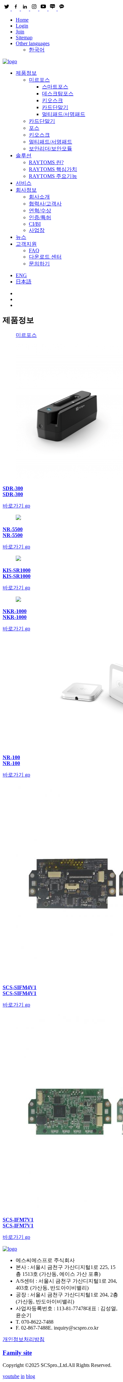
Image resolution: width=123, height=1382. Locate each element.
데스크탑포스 (57, 93)
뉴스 (21, 237)
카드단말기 (55, 107)
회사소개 (39, 197)
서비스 (23, 183)
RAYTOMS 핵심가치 (53, 169)
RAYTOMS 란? (46, 162)
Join (20, 31)
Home (22, 20)
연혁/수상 (40, 210)
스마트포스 (55, 86)
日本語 (23, 281)
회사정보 (26, 190)
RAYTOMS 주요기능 (53, 176)
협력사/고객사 (45, 203)
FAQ (34, 250)
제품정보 (26, 73)
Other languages (33, 43)
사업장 (37, 230)
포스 (34, 128)
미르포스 (39, 80)
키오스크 (52, 100)
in (23, 1376)
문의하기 (39, 263)
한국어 (37, 49)
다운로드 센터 (45, 256)
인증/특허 (40, 217)
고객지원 (26, 244)
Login (22, 26)
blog (30, 1376)
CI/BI (35, 224)
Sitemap (24, 37)
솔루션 (23, 155)
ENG (21, 275)
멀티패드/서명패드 (63, 114)
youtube (11, 1376)
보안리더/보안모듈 (50, 148)
